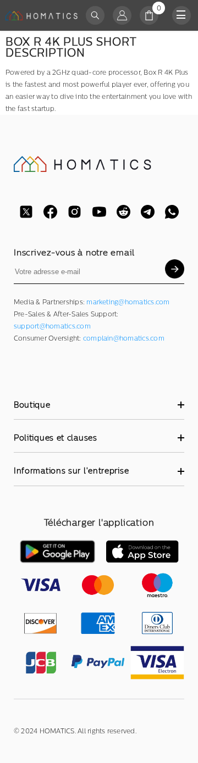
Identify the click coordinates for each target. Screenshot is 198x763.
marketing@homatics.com (127, 302)
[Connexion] (122, 15)
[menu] (181, 15)
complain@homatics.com (123, 338)
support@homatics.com (52, 326)
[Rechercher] (95, 15)
